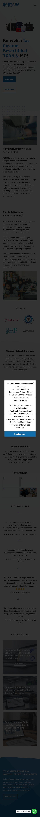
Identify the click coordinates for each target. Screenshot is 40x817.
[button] (33, 383)
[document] (20, 408)
